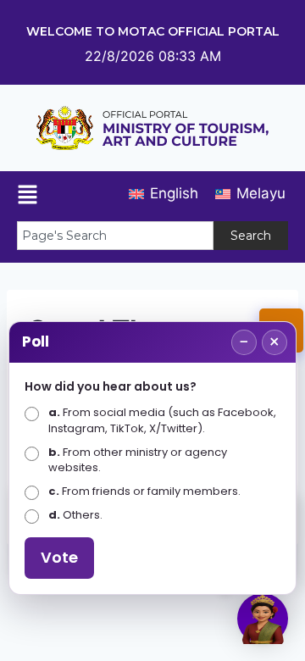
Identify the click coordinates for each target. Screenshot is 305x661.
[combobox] (115, 235)
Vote (59, 557)
